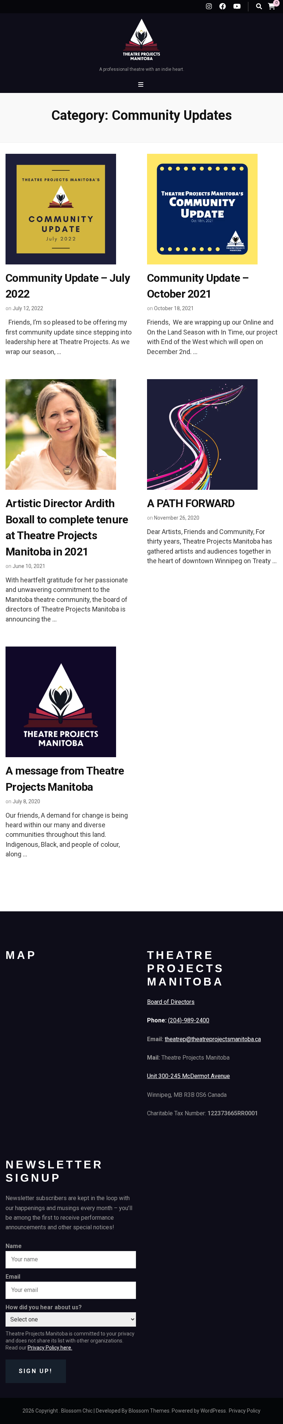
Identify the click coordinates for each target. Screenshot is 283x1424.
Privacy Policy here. (50, 1348)
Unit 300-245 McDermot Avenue (188, 1076)
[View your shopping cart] (271, 6)
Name (14, 1246)
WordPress (213, 1411)
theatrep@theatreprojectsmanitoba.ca (213, 1039)
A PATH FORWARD (191, 503)
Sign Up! (36, 1371)
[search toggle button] (259, 6)
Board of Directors (171, 1001)
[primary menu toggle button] (141, 85)
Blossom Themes (149, 1411)
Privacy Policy (245, 1411)
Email (13, 1276)
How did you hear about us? (44, 1307)
